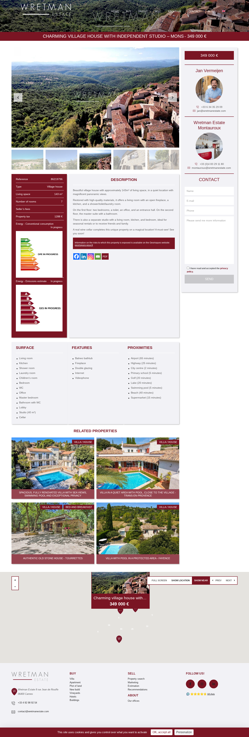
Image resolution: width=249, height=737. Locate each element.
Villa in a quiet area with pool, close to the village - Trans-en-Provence (138, 494)
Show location (180, 580)
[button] (172, 97)
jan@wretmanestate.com (211, 110)
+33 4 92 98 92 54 (27, 702)
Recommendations (137, 689)
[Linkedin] (83, 256)
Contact (194, 11)
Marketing (133, 682)
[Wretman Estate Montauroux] (209, 146)
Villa (72, 678)
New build (75, 689)
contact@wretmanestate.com (33, 711)
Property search (136, 678)
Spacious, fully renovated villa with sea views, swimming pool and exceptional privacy (53, 494)
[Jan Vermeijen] (209, 89)
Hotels (73, 696)
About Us (174, 11)
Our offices (133, 700)
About (133, 695)
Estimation (133, 686)
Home (115, 11)
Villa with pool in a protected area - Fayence (138, 558)
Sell (158, 11)
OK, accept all (162, 732)
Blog (211, 11)
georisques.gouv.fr (84, 245)
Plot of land (76, 686)
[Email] (98, 256)
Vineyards (75, 693)
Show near (201, 580)
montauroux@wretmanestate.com (211, 167)
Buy (128, 11)
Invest (143, 11)
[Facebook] (76, 256)
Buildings (74, 700)
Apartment (75, 682)
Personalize (184, 732)
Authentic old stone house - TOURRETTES (53, 558)
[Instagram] (90, 256)
